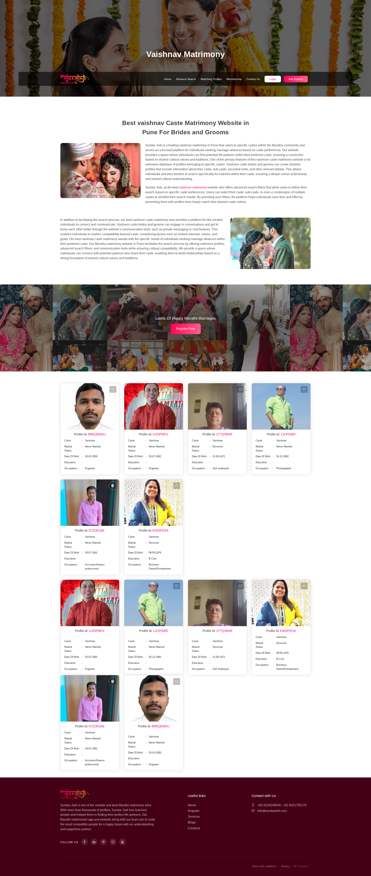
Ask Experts (295, 79)
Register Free (185, 328)
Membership (234, 79)
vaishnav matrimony (193, 187)
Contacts (194, 828)
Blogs (192, 822)
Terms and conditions (264, 866)
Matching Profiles (211, 79)
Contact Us (253, 79)
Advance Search (186, 79)
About (192, 805)
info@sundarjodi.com (272, 810)
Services (194, 816)
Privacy (285, 866)
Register (193, 810)
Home (167, 79)
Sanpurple (302, 866)
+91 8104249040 (269, 805)
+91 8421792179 (294, 805)
